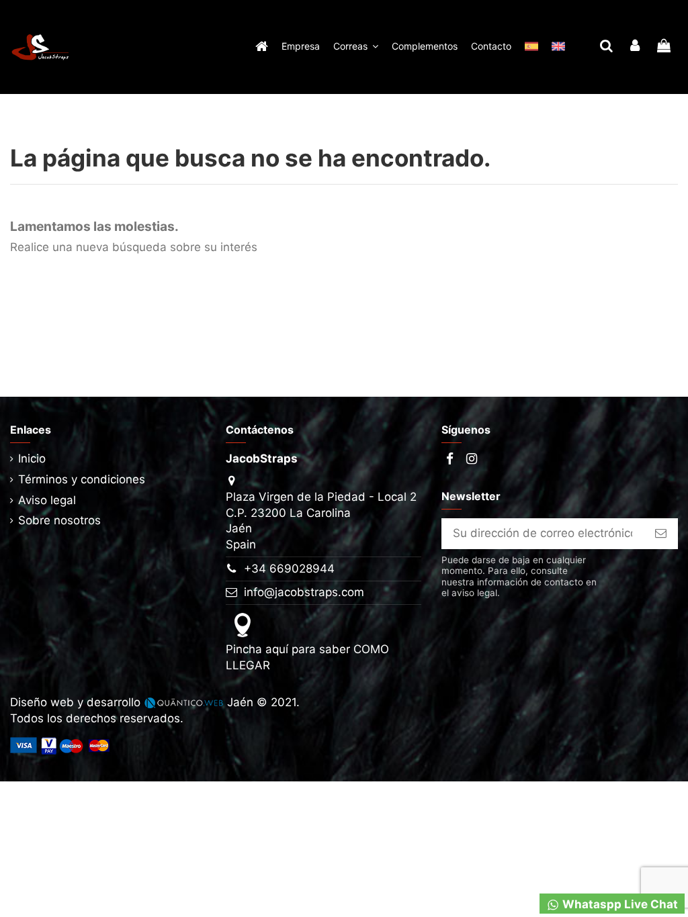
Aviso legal (47, 500)
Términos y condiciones (81, 479)
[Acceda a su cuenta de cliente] (635, 47)
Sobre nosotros (59, 520)
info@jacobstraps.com (304, 592)
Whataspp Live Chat (619, 904)
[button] (356, 47)
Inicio (32, 458)
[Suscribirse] (661, 533)
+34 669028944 (289, 568)
